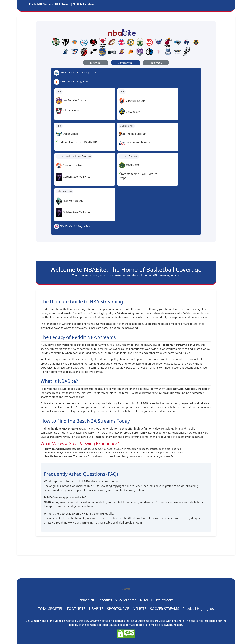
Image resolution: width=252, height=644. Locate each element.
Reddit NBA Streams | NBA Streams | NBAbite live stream (62, 4)
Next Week (156, 62)
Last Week (95, 62)
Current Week (125, 62)
